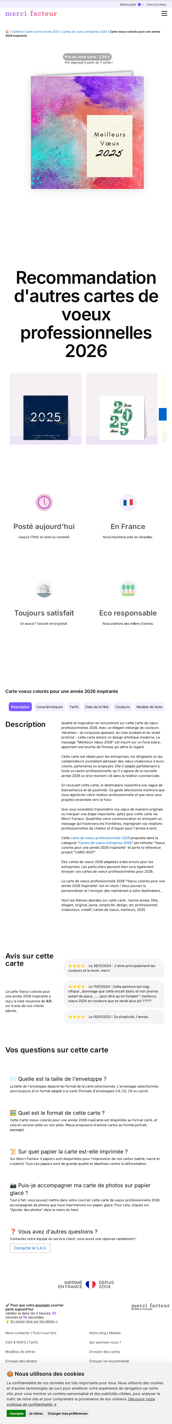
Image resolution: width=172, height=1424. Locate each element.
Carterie (17, 31)
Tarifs (74, 707)
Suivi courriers (44, 1333)
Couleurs (122, 707)
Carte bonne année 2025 (42, 31)
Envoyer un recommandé (109, 1361)
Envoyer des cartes (104, 1352)
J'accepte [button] (16, 1413)
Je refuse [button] (36, 1413)
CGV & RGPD (15, 1342)
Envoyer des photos (21, 1361)
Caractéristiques (49, 707)
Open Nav (164, 13)
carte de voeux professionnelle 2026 (100, 838)
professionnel (156, 4)
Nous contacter (17, 1333)
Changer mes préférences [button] (68, 1413)
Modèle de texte (150, 707)
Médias (115, 1333)
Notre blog (97, 1333)
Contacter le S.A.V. (30, 1248)
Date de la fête (97, 707)
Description (20, 707)
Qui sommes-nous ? (105, 1342)
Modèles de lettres (20, 1352)
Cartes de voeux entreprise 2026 (84, 31)
